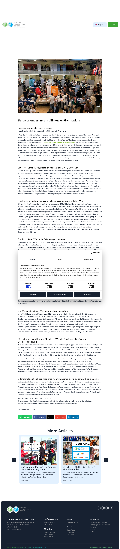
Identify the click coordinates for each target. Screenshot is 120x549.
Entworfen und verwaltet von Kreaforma (101, 547)
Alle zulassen (87, 294)
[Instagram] (100, 508)
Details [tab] (60, 259)
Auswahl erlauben (60, 294)
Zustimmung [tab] (32, 259)
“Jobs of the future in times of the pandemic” (59, 142)
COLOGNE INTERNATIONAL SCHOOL (21, 519)
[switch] (49, 286)
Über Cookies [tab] (88, 259)
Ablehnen (33, 294)
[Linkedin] (111, 508)
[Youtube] (107, 508)
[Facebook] (103, 508)
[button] (25, 417)
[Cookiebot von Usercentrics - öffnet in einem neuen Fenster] (92, 253)
